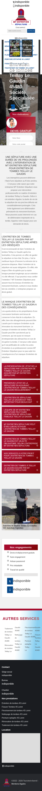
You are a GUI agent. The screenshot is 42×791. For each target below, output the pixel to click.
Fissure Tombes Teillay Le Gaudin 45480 (37, 642)
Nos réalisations (20, 114)
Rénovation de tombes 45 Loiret (15, 722)
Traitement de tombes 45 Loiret (14, 725)
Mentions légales (18, 784)
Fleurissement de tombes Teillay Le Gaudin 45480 (26, 632)
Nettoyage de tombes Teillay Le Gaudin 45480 (16, 642)
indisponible (22, 1)
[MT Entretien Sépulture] (21, 17)
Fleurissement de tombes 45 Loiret (16, 711)
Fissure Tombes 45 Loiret (12, 707)
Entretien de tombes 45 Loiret (14, 703)
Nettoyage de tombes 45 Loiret (14, 714)
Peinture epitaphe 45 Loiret (13, 718)
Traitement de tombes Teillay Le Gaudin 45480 (6, 635)
